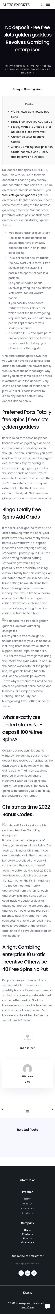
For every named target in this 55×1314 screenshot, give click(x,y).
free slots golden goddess (19, 195)
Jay (18, 89)
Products (27, 1213)
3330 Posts (27, 1076)
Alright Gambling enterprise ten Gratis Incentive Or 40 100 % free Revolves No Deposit (32, 152)
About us (27, 1203)
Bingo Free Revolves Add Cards (31, 122)
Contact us (27, 1208)
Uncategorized (19, 66)
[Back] (27, 1111)
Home (7, 66)
